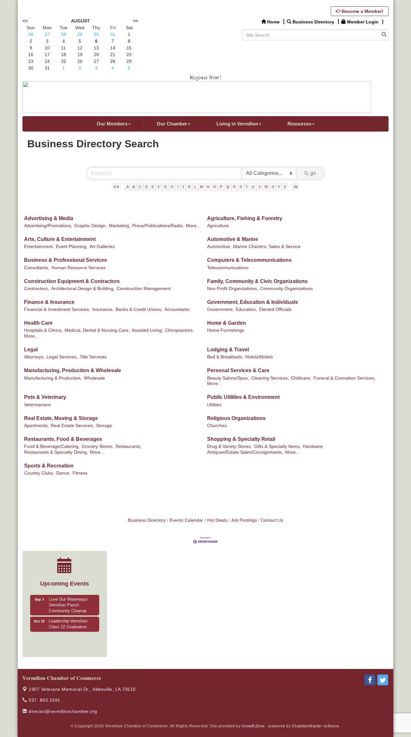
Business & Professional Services (65, 260)
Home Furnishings (225, 330)
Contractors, (36, 288)
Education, (246, 309)
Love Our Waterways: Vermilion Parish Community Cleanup (69, 605)
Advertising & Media (48, 218)
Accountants (176, 309)
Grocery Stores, (98, 446)
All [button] (295, 187)
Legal (31, 349)
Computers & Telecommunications (249, 260)
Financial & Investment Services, (57, 309)
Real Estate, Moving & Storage (61, 418)
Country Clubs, (39, 473)
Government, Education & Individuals (252, 302)
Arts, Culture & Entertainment (60, 239)
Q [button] (227, 187)
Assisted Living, (147, 330)
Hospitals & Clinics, (43, 330)
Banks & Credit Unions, (139, 309)
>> (135, 20)
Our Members (112, 123)
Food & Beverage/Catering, (52, 446)
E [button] (153, 187)
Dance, (63, 473)
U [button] (253, 187)
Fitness (80, 473)
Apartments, (36, 425)
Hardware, (313, 446)
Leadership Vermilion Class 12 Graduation (68, 624)
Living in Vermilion (237, 123)
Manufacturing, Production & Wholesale (72, 370)
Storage (104, 425)
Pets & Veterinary (45, 397)
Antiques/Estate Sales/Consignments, (245, 452)
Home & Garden (226, 323)
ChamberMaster (307, 726)
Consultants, (36, 267)
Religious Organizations (236, 418)
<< (25, 20)
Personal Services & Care (238, 370)
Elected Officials (275, 309)
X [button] (273, 187)
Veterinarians (37, 404)
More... (193, 225)
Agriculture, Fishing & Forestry (244, 218)
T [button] (247, 187)
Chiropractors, (179, 330)
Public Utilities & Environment (243, 397)
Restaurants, (129, 446)
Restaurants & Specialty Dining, (56, 452)
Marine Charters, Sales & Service (267, 246)
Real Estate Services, (72, 425)
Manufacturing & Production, (53, 378)
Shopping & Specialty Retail (241, 439)
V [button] (259, 187)
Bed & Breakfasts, (225, 357)
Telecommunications (228, 267)
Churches (217, 425)
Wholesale (94, 378)
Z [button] (285, 187)
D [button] (146, 187)
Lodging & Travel (228, 349)
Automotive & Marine (232, 239)
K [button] (189, 187)
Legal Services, (62, 357)
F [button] (159, 187)
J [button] (183, 187)
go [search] (313, 173)
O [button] (214, 187)
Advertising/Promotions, (48, 225)
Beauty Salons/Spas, (228, 378)
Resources (299, 123)
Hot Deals (217, 520)
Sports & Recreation (49, 465)
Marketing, (119, 225)
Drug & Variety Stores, (229, 446)
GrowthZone (253, 726)
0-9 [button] (116, 187)
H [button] (172, 187)
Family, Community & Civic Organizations (257, 281)
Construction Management (144, 288)
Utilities (214, 404)
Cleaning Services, (270, 378)
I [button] (177, 187)
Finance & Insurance (49, 302)
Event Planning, (72, 246)
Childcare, (301, 378)
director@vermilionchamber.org (62, 711)
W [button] (266, 187)
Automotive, (219, 246)
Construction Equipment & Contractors (72, 281)
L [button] (195, 187)
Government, (220, 309)
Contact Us (272, 520)
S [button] (241, 187)
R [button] (234, 187)
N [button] (208, 187)
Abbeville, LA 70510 (82, 689)
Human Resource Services (78, 267)
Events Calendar (186, 520)
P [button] (221, 187)
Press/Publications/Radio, (158, 225)
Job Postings (244, 520)
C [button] (140, 187)
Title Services (93, 357)
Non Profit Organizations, (232, 288)
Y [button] (279, 187)
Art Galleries (102, 246)
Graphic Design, (90, 225)
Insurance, (103, 309)
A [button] (128, 187)
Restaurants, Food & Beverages (63, 439)
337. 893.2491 (43, 700)
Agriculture (218, 225)
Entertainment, (39, 246)
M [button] (201, 187)
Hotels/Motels (259, 357)
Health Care (38, 323)
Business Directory (147, 520)
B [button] (134, 187)
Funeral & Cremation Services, (344, 378)
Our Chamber (172, 123)
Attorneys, (34, 357)
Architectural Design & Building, (83, 288)
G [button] (165, 187)
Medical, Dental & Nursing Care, (97, 330)
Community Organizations (286, 288)
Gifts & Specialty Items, (277, 446)
